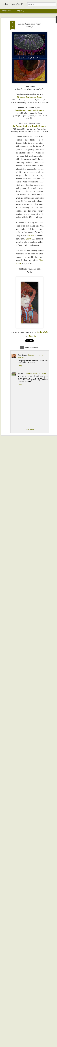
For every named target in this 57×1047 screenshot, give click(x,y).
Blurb (28, 238)
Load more (30, 429)
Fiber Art (32, 336)
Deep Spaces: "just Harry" (29, 25)
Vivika (20, 373)
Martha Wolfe (42, 332)
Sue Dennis (22, 355)
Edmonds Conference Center (30, 97)
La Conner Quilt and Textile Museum (29, 126)
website (30, 235)
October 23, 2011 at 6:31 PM (35, 373)
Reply (20, 365)
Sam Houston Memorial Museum (29, 110)
